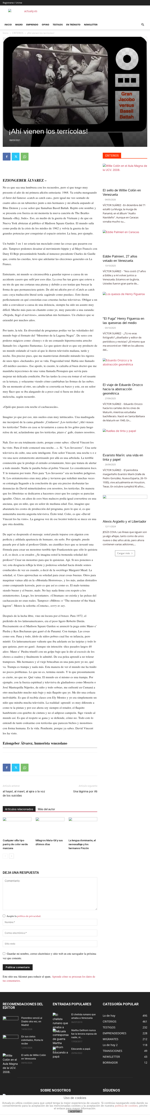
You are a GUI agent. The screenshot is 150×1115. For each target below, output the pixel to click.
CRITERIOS (17, 33)
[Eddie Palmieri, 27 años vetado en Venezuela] (125, 241)
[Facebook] (7, 157)
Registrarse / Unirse (12, 2)
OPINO (45, 24)
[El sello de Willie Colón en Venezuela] (125, 175)
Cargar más (123, 553)
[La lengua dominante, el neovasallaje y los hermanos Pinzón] (83, 827)
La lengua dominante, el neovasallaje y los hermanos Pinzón (82, 844)
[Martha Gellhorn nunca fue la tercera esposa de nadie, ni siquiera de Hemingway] (60, 1039)
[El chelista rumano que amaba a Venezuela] (60, 1023)
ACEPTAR (75, 1111)
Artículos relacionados (19, 809)
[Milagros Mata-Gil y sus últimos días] (50, 827)
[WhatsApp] (25, 157)
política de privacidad (28, 916)
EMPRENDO (32, 24)
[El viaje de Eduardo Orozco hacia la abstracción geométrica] (125, 369)
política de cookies (126, 1105)
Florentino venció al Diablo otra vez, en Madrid (31, 1021)
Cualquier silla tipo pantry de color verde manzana (15, 844)
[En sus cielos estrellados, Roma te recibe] (10, 1040)
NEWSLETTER (90, 24)
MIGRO (19, 24)
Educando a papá (80, 1049)
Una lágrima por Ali (85, 791)
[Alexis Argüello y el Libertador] (125, 506)
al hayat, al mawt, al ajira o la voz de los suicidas (24, 793)
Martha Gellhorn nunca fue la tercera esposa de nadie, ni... (84, 1034)
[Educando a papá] (60, 1052)
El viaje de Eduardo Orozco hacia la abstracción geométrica (123, 389)
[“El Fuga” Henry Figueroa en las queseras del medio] (125, 303)
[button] (142, 25)
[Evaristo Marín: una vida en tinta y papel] (125, 440)
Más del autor (46, 809)
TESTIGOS (58, 24)
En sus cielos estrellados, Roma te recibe (32, 1040)
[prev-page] (5, 856)
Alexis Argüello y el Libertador (124, 521)
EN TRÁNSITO (73, 24)
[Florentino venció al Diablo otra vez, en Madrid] (10, 1021)
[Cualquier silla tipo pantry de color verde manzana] (17, 827)
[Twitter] (16, 157)
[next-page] (11, 856)
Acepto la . (23, 916)
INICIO (8, 24)
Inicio (5, 33)
